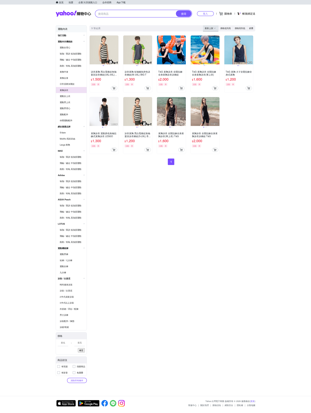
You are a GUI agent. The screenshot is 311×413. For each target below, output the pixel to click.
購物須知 (217, 405)
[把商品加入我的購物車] (114, 88)
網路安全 (229, 405)
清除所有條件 (77, 380)
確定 (81, 350)
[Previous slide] (92, 50)
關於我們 (204, 405)
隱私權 (240, 405)
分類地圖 (251, 405)
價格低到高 (225, 28)
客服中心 (192, 405)
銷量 (251, 28)
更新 (252, 401)
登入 (205, 13)
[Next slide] (116, 50)
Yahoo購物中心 (73, 14)
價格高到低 (240, 28)
